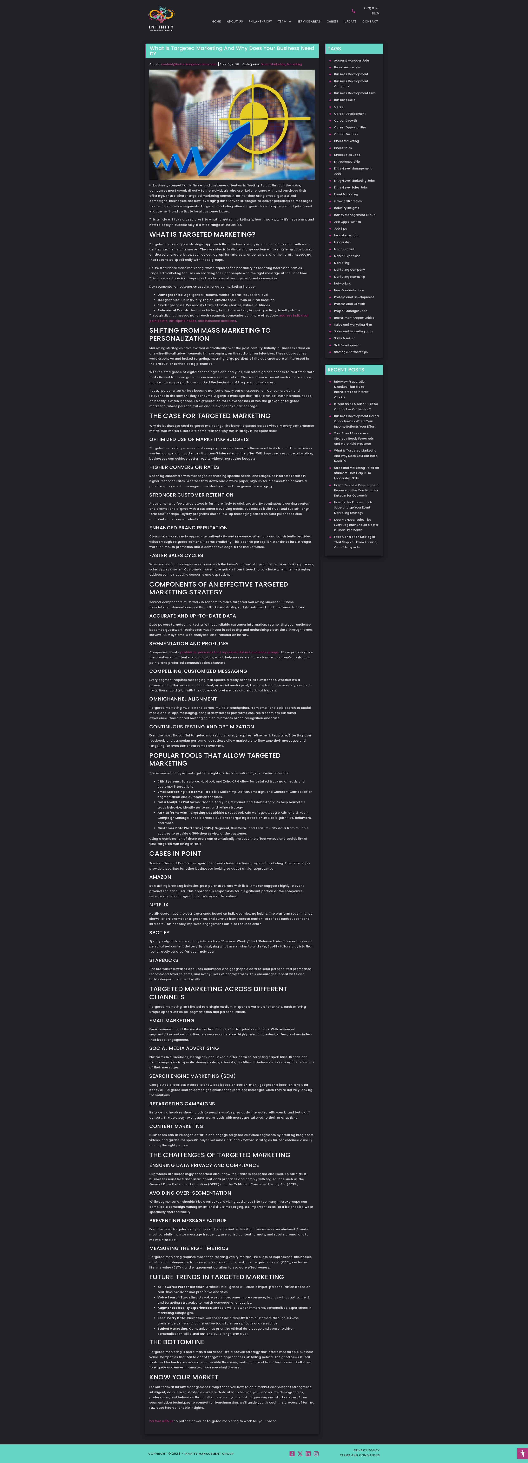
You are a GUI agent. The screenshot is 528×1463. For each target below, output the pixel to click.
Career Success (346, 134)
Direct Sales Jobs (347, 155)
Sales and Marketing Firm (353, 324)
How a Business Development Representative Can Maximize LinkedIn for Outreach (356, 490)
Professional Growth (349, 304)
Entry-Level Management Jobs (353, 171)
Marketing (294, 64)
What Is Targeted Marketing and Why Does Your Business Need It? (355, 455)
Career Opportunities (350, 127)
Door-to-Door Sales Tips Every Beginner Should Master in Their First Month (356, 525)
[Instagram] (316, 1454)
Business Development (351, 74)
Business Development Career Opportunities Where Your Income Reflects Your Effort (357, 421)
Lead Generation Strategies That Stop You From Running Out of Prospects (355, 542)
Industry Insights (346, 208)
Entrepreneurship (347, 162)
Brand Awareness (347, 67)
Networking (342, 283)
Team (282, 21)
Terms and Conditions (360, 1455)
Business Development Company (351, 83)
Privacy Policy (367, 1450)
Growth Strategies (348, 201)
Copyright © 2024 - (166, 1454)
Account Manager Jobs (352, 60)
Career (332, 21)
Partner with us (161, 1421)
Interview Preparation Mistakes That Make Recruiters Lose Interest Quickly (352, 389)
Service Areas (309, 21)
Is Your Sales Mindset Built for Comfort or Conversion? (356, 406)
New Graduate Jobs (349, 290)
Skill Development (347, 345)
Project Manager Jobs (350, 311)
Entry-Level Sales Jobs (351, 187)
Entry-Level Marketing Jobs (354, 181)
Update (350, 21)
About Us (235, 21)
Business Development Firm (354, 93)
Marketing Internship (349, 277)
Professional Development (354, 297)
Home (216, 21)
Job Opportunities (348, 222)
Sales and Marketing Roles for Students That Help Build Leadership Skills (356, 473)
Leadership (342, 242)
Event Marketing (346, 194)
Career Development (350, 114)
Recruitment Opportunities (354, 318)
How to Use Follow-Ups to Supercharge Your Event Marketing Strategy (353, 507)
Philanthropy (260, 21)
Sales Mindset (344, 338)
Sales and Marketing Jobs (353, 331)
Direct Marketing (273, 64)
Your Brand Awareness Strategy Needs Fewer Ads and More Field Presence (354, 438)
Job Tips (340, 228)
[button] (522, 1453)
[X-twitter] (300, 1454)
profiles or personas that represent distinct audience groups (229, 652)
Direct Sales (343, 148)
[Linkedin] (308, 1454)
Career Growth (345, 121)
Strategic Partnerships (351, 352)
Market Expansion (347, 256)
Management (344, 249)
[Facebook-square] (292, 1454)
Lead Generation (346, 235)
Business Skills (344, 100)
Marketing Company (349, 270)
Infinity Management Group (355, 215)
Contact (370, 21)
